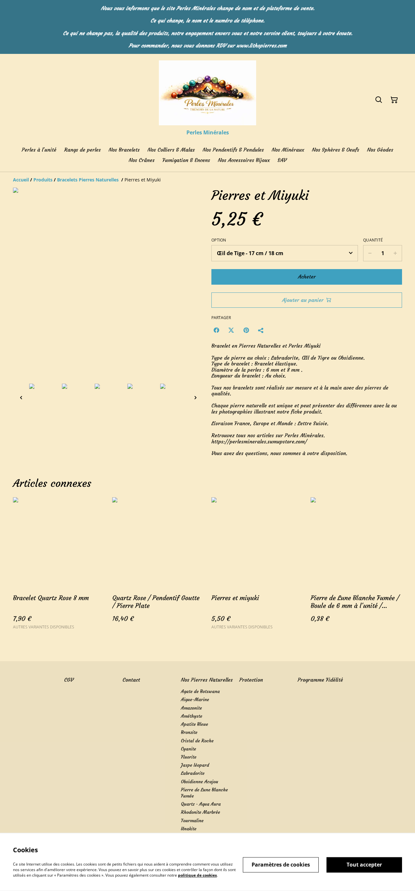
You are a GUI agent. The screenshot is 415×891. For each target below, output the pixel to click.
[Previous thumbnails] (21, 397)
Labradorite (193, 773)
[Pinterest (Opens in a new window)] (246, 330)
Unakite (188, 829)
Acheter (307, 276)
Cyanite (188, 749)
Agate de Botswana (200, 691)
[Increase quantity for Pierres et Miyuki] (395, 253)
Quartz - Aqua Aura (201, 804)
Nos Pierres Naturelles (207, 679)
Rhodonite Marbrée (200, 812)
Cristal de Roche (197, 741)
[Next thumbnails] (195, 397)
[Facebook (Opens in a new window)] (216, 330)
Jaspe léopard (195, 765)
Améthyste (191, 716)
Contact (131, 679)
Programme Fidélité (320, 679)
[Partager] (261, 330)
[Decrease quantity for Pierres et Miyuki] (369, 253)
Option (218, 240)
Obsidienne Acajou (199, 782)
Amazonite (191, 708)
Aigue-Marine (195, 699)
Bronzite (189, 732)
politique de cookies (197, 875)
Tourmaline (192, 820)
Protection (251, 679)
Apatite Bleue (194, 724)
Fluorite (188, 757)
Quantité (373, 240)
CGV (68, 679)
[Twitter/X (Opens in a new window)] (231, 330)
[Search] (378, 100)
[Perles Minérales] (207, 92)
